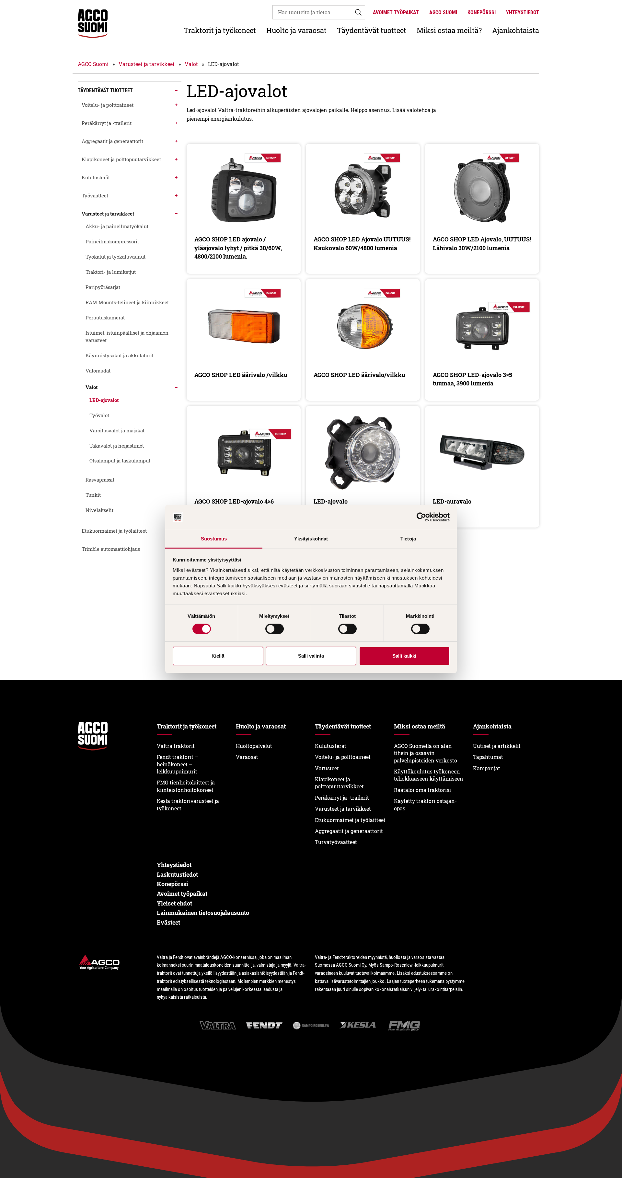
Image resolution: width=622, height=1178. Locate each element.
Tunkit (93, 495)
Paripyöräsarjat (103, 287)
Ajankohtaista (515, 30)
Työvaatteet (95, 195)
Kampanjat (486, 768)
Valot (191, 64)
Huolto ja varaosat (296, 30)
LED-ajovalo (331, 501)
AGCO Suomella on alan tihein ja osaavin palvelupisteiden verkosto (425, 753)
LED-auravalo (452, 501)
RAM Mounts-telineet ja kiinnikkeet (127, 302)
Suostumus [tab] (214, 538)
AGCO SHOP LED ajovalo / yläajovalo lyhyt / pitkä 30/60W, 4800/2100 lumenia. (238, 247)
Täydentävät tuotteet (371, 30)
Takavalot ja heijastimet (116, 445)
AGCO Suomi (443, 12)
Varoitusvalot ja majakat (116, 430)
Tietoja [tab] (408, 538)
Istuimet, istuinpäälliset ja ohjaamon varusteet (127, 336)
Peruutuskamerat (105, 317)
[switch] (274, 629)
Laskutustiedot (177, 874)
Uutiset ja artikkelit (497, 745)
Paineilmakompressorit (112, 241)
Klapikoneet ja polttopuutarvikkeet (121, 159)
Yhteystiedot (522, 12)
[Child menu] (176, 90)
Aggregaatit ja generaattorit (112, 141)
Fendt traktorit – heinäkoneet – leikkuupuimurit (177, 764)
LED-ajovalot (104, 400)
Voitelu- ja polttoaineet (107, 105)
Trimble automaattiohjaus (111, 549)
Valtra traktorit (176, 745)
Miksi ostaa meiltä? (449, 30)
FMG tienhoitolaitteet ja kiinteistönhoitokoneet (186, 786)
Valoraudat (98, 370)
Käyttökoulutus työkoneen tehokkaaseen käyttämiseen (428, 775)
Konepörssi (481, 12)
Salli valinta (311, 656)
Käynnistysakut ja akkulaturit (120, 355)
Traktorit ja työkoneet (220, 30)
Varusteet (327, 768)
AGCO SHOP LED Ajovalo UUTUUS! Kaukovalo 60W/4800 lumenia (362, 243)
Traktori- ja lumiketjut (111, 272)
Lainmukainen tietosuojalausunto (203, 913)
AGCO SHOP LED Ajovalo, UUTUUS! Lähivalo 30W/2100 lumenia (482, 243)
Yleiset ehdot (174, 903)
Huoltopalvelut (254, 745)
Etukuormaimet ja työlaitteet (114, 531)
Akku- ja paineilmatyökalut (117, 226)
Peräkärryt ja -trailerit (107, 123)
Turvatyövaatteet (336, 842)
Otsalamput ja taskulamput (119, 460)
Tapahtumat (488, 756)
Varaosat (247, 756)
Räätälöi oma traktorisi (422, 789)
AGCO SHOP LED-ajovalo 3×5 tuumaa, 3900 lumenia (472, 379)
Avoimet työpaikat (396, 12)
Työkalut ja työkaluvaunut (115, 256)
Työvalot (99, 415)
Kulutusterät (96, 177)
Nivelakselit (99, 510)
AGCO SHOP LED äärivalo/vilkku (359, 375)
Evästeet (168, 922)
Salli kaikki (404, 656)
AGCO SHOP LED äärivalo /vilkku (240, 375)
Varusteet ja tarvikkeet (147, 64)
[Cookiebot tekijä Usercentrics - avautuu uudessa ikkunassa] (421, 517)
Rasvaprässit (100, 479)
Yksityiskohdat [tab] (311, 538)
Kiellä (218, 656)
